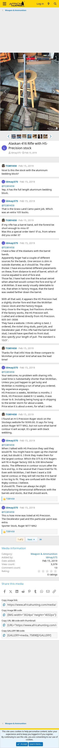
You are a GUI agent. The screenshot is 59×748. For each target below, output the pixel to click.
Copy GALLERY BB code (13, 630)
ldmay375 (16, 152)
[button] (4, 3)
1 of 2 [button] (20, 539)
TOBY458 (11, 165)
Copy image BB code (12, 610)
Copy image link (9, 600)
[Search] (55, 4)
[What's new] (48, 4)
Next (30, 539)
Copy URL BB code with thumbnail (18, 620)
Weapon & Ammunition (44, 553)
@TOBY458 (8, 186)
